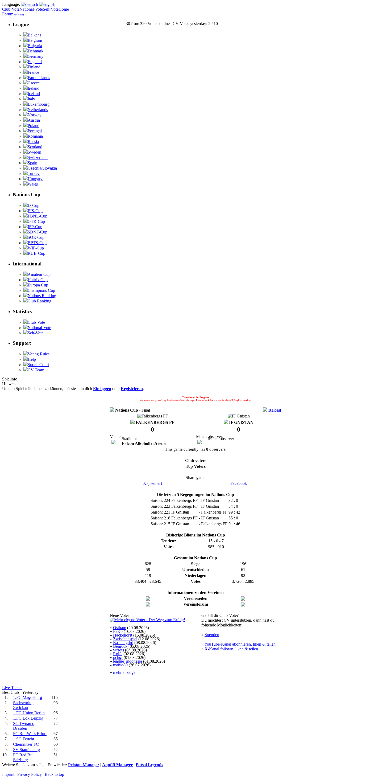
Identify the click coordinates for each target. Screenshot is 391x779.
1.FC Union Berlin (29, 713)
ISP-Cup (35, 226)
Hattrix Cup (38, 279)
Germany (35, 56)
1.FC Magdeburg (27, 697)
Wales (33, 184)
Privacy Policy (29, 774)
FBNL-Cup (37, 216)
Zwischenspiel (125, 639)
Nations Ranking (42, 295)
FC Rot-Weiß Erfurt (30, 733)
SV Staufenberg (26, 749)
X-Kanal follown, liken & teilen (231, 649)
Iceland (34, 93)
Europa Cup (38, 285)
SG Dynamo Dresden (23, 726)
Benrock (120, 646)
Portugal (35, 131)
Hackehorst (122, 635)
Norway (34, 115)
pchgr (118, 657)
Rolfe (117, 653)
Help (32, 359)
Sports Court (38, 364)
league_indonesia (127, 661)
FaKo (118, 631)
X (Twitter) (152, 483)
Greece (34, 83)
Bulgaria (35, 45)
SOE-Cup (36, 237)
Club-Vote (10, 9)
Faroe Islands (39, 77)
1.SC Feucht (23, 739)
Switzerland (38, 157)
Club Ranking (39, 301)
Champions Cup (41, 290)
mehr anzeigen (125, 672)
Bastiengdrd (123, 642)
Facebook (238, 483)
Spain (32, 163)
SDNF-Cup (37, 232)
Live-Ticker (12, 687)
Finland (34, 67)
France (33, 72)
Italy (31, 99)
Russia (33, 141)
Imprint (8, 774)
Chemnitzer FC (26, 744)
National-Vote (31, 9)
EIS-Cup (35, 210)
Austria (34, 120)
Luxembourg (38, 104)
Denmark (35, 51)
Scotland (35, 147)
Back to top (54, 774)
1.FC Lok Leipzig (28, 718)
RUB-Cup (36, 253)
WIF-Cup (36, 248)
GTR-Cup (36, 221)
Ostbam (119, 627)
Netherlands (38, 109)
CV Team (36, 370)
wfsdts (118, 650)
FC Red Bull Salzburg (24, 757)
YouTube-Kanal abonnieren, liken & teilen (240, 644)
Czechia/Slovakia (42, 168)
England (35, 61)
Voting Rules (38, 354)
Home (64, 9)
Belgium (35, 40)
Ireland (33, 88)
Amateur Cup (39, 274)
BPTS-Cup (37, 242)
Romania (35, 136)
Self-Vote (51, 9)
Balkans (34, 35)
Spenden (212, 634)
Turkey (34, 173)
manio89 (120, 665)
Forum (13, 14)
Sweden (34, 152)
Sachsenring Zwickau (23, 705)
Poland (33, 125)
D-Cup (33, 205)
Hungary (35, 179)
